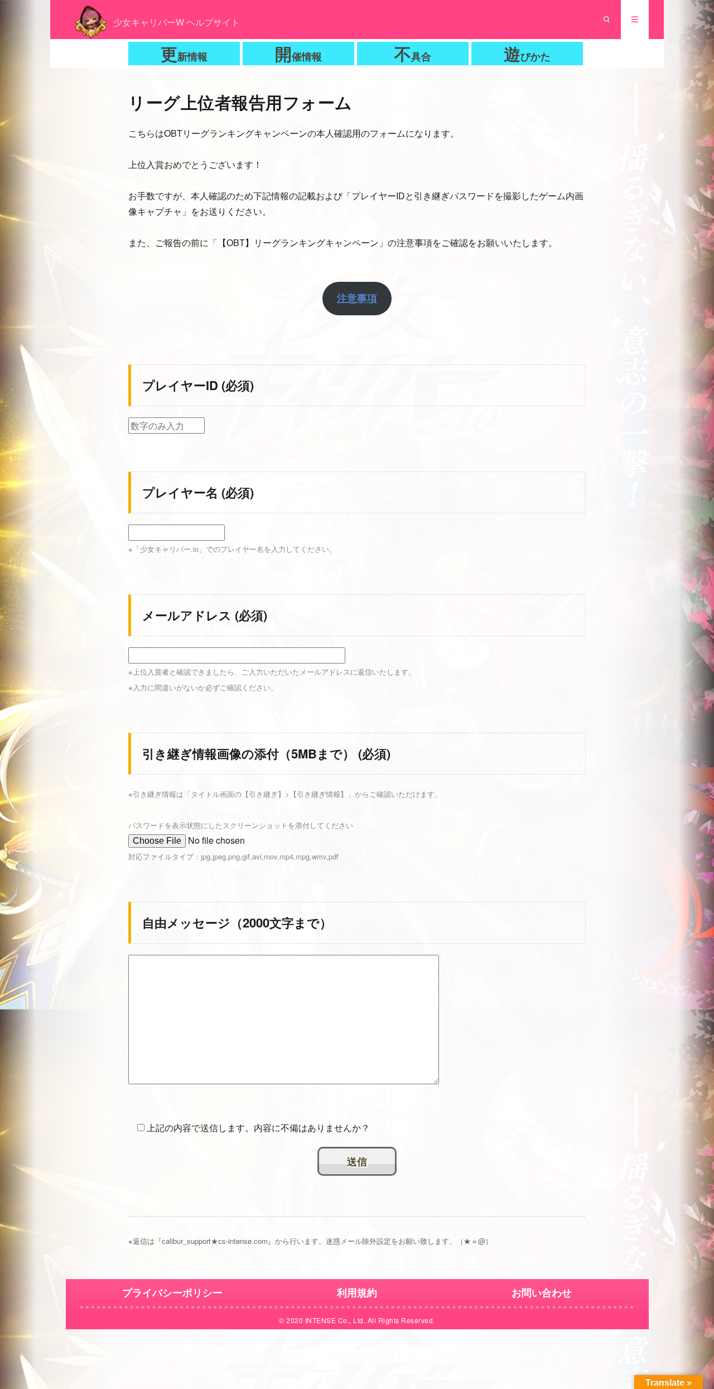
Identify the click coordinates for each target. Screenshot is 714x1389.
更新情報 (184, 53)
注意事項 (357, 298)
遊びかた (527, 53)
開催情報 (298, 53)
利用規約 (357, 1292)
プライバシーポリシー (172, 1292)
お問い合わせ (542, 1292)
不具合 (412, 53)
